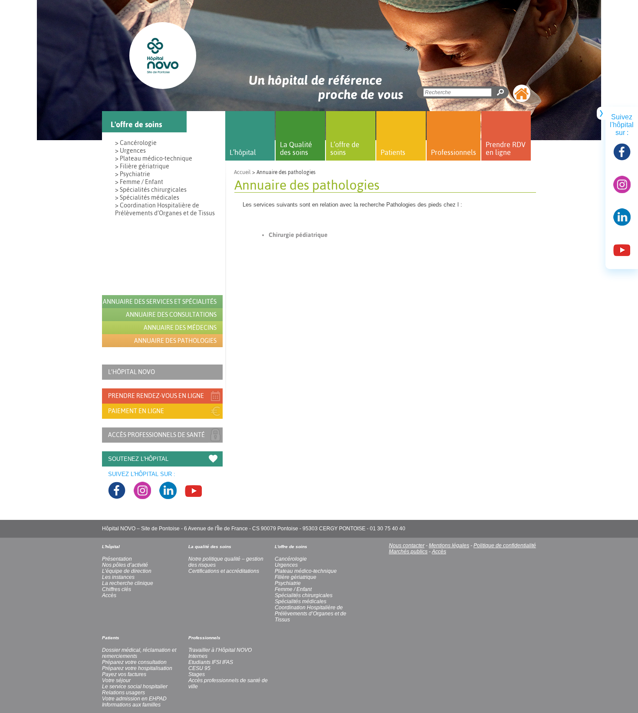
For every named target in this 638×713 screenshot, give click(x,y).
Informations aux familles (131, 705)
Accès (439, 552)
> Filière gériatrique (142, 166)
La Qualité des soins (296, 148)
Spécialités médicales (300, 601)
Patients (393, 152)
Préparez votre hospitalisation (137, 668)
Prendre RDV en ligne (506, 148)
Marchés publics (408, 552)
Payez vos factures (124, 674)
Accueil (242, 172)
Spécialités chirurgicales (303, 595)
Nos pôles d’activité (125, 565)
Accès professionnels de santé (156, 434)
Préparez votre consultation (134, 662)
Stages (196, 674)
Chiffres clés (116, 589)
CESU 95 (199, 668)
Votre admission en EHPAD (134, 699)
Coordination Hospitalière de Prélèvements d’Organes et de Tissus (310, 614)
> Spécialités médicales (147, 197)
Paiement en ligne (136, 410)
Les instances (118, 577)
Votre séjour (116, 680)
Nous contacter (406, 545)
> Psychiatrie (132, 174)
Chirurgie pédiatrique (298, 234)
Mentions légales (449, 545)
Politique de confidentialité (505, 545)
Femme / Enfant (293, 589)
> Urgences (130, 150)
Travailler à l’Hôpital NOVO (220, 650)
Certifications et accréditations (223, 571)
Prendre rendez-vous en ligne (156, 395)
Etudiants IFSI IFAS (210, 662)
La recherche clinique (127, 583)
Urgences (286, 565)
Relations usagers (123, 693)
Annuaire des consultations (171, 314)
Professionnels (453, 152)
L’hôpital (243, 152)
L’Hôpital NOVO (131, 371)
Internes (197, 656)
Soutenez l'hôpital (138, 459)
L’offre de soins (344, 148)
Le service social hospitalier (135, 686)
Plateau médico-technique (306, 571)
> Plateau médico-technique (153, 158)
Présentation (117, 559)
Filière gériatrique (295, 577)
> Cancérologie (136, 142)
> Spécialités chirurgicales (151, 189)
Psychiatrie (288, 583)
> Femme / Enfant (139, 181)
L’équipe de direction (126, 571)
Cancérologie (291, 559)
